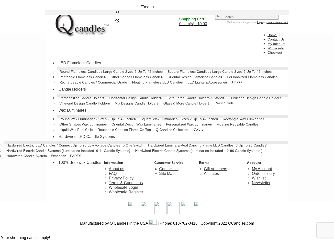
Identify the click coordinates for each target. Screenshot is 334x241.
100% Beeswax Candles (79, 162)
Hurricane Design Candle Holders (255, 98)
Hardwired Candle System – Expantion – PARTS (44, 156)
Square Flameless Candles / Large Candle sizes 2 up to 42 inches (219, 71)
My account (276, 44)
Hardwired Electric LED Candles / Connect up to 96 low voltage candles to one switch (74, 145)
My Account (262, 169)
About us (116, 169)
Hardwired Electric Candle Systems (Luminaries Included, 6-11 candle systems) (68, 151)
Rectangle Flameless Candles (82, 77)
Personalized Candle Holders (81, 98)
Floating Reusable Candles (237, 124)
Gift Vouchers (215, 169)
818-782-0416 (185, 223)
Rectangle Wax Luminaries (243, 119)
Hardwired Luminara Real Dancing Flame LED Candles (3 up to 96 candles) (207, 145)
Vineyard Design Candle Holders (84, 103)
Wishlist (259, 178)
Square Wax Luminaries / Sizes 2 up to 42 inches (179, 119)
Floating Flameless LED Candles (157, 82)
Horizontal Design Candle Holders (135, 98)
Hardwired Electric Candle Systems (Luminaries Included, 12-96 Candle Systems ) (198, 151)
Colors (237, 82)
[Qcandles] (80, 25)
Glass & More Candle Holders (186, 103)
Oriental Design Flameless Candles (194, 77)
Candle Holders (72, 89)
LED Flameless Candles (79, 63)
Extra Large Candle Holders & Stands (195, 98)
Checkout (274, 52)
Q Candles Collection (172, 130)
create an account (277, 22)
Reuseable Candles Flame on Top (124, 130)
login (260, 22)
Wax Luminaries (72, 110)
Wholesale (275, 48)
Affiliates (211, 173)
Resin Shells (224, 103)
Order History (263, 173)
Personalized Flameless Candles (252, 77)
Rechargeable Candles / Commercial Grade (93, 82)
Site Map (167, 173)
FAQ (113, 173)
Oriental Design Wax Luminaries (136, 124)
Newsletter (261, 183)
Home (272, 35)
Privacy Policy (121, 178)
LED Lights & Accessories (207, 82)
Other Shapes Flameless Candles (137, 77)
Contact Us (276, 39)
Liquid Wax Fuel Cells (76, 130)
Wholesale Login (123, 187)
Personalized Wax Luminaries (189, 124)
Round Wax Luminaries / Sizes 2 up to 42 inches (97, 119)
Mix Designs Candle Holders (136, 103)
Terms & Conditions (126, 183)
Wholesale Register (126, 192)
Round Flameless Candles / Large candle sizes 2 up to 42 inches (111, 71)
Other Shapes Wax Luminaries (83, 124)
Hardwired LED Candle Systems (86, 137)
